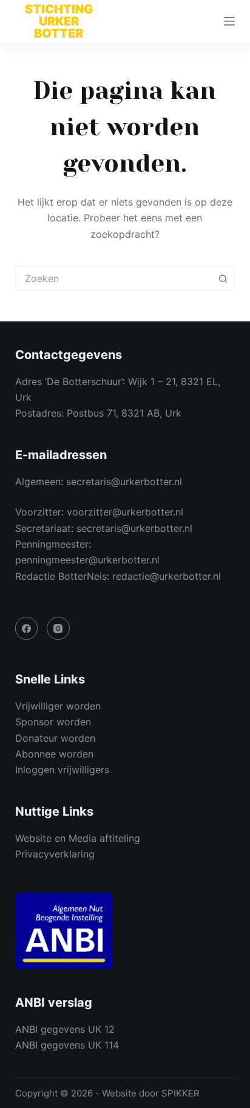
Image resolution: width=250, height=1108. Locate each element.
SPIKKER (180, 1093)
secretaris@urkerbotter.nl (124, 481)
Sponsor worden (53, 722)
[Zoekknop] (222, 278)
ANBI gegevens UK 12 (65, 1029)
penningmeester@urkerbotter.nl (87, 560)
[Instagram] (58, 628)
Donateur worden (55, 738)
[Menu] (229, 21)
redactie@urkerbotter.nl (166, 576)
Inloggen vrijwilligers (62, 770)
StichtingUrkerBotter (59, 21)
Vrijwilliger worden (58, 706)
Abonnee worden (54, 754)
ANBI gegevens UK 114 (67, 1045)
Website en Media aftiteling (77, 838)
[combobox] (114, 278)
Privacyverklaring (55, 854)
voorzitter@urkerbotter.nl (125, 512)
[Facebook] (26, 628)
